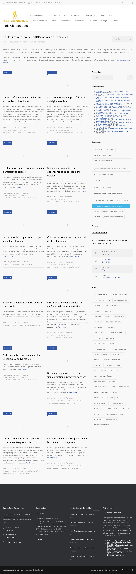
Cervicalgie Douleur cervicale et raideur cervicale (111, 201)
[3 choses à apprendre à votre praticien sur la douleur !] (23, 291)
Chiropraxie (98, 322)
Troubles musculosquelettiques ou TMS (61, 403)
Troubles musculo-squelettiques (105, 419)
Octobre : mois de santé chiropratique (109, 103)
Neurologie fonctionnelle (103, 160)
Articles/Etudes (65, 21)
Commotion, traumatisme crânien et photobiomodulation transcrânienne (109, 105)
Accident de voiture (100, 295)
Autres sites (79, 21)
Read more (29, 122)
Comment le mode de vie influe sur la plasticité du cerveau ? (114, 111)
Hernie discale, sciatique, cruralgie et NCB (17, 474)
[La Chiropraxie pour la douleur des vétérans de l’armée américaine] (68, 291)
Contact (53, 21)
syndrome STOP (112, 409)
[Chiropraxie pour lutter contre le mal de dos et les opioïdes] (68, 225)
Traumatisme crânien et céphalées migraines (112, 131)
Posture (115, 392)
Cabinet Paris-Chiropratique (18, 570)
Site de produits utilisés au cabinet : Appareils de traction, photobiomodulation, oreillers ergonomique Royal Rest (120, 553)
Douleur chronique (100, 349)
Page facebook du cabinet (111, 278)
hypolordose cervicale (112, 360)
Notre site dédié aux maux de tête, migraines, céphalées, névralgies (119, 541)
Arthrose (97, 306)
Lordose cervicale (100, 371)
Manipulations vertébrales (103, 376)
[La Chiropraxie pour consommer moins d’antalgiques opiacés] (23, 156)
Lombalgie (97, 365)
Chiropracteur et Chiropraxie (15, 130)
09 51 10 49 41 (11, 537)
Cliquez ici (105, 270)
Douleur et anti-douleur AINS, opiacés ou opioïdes (20, 132)
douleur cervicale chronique (104, 344)
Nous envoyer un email (53, 2)
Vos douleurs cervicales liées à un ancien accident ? (114, 94)
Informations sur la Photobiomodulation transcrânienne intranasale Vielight (120, 544)
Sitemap (115, 570)
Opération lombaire (100, 387)
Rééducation (98, 409)
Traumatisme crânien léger (114, 414)
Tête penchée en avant (101, 425)
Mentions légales (97, 570)
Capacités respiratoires (113, 306)
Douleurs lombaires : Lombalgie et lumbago (62, 468)
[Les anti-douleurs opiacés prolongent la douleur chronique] (23, 225)
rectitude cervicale (117, 403)
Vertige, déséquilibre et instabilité (105, 175)
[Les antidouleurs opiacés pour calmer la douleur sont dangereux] (68, 426)
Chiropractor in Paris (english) (98, 21)
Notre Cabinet (53, 16)
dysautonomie (117, 354)
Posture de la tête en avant (103, 398)
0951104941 (106, 262)
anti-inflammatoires (121, 300)
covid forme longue (117, 333)
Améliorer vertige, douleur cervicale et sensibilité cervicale (113, 108)
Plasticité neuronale (101, 392)
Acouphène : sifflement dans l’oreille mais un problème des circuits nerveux (112, 114)
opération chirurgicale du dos (104, 381)
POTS (118, 398)
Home (4, 42)
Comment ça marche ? (107, 16)
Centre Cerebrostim (114, 513)
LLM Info (39, 539)
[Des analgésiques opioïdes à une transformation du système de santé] (68, 361)
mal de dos (114, 371)
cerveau (96, 311)
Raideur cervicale (100, 403)
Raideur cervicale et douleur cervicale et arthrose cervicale (113, 101)
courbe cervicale (100, 333)
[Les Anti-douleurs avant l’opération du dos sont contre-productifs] (23, 426)
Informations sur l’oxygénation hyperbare (118, 548)
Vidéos (115, 21)
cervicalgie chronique (101, 316)
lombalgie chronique (112, 365)
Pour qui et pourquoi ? (72, 16)
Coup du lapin (111, 327)
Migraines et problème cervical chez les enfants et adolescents (114, 92)
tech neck (125, 409)
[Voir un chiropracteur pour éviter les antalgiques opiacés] (68, 85)
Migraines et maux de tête (103, 155)
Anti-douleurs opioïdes (102, 300)
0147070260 (106, 259)
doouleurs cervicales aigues (104, 338)
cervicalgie (107, 311)
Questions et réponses (39, 21)
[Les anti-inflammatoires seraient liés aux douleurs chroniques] (23, 85)
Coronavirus (98, 327)
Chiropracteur (119, 316)
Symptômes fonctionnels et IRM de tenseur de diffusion (112, 98)
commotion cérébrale (113, 322)
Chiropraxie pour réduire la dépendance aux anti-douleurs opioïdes (63, 171)
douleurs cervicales (119, 349)
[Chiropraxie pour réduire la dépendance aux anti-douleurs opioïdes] (68, 156)
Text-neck (97, 414)
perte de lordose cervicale (121, 387)
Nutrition (97, 180)
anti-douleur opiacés (119, 295)
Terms (107, 570)
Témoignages (91, 16)
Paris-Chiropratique (37, 16)
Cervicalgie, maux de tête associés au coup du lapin (114, 128)
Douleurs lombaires (101, 354)
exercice (96, 360)
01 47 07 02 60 (35, 2)
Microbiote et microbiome (102, 188)
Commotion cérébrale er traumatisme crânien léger (110, 168)
